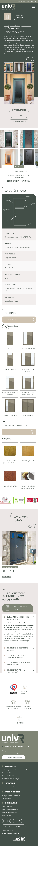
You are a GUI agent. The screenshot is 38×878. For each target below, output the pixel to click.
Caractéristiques (19, 110)
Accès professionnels (13, 826)
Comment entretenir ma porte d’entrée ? (16, 671)
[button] (28, 59)
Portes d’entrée (15, 26)
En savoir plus (6, 576)
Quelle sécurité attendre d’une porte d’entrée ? (17, 656)
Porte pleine (9, 571)
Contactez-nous (10, 752)
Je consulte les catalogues (13, 757)
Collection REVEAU (10, 567)
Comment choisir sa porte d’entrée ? (17, 649)
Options (19, 116)
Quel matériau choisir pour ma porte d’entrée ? (18, 618)
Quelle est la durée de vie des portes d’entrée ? (18, 664)
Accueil (6, 26)
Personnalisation (19, 121)
